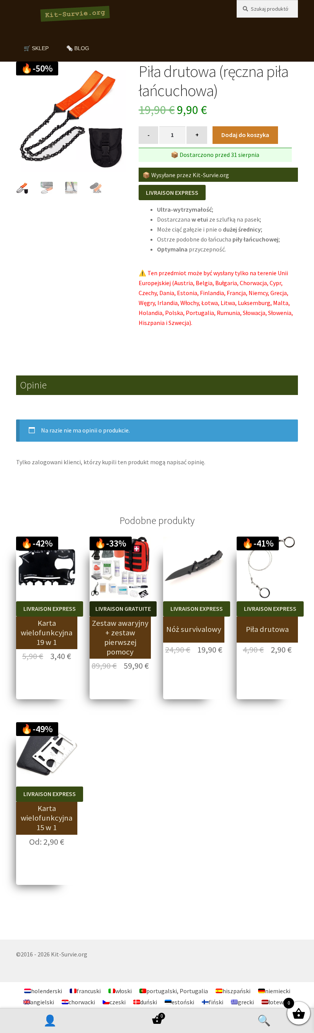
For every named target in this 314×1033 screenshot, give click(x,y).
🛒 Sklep (36, 48)
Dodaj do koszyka (245, 135)
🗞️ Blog (77, 48)
